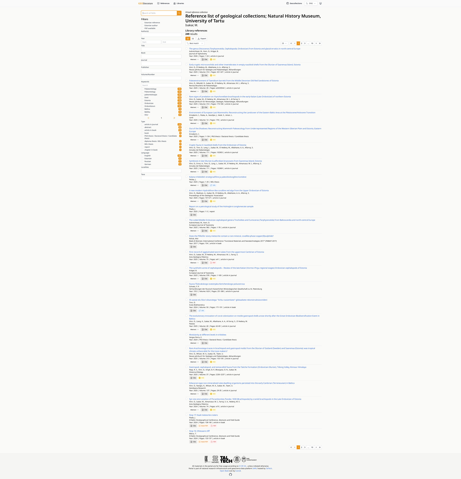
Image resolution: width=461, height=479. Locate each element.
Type (143, 121)
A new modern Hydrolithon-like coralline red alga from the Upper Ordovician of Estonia (229, 190)
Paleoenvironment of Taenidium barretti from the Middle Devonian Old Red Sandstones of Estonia (234, 80)
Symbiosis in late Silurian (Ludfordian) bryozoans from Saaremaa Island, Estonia (225, 161)
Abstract (193, 59)
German (163, 164)
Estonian (163, 158)
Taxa (143, 174)
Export (203, 38)
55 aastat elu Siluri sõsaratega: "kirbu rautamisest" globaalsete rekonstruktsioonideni (228, 300)
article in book (163, 130)
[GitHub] (230, 474)
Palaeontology (163, 89)
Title (143, 45)
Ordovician (163, 103)
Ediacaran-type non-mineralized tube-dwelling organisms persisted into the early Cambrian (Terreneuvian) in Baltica (241, 383)
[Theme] (320, 3)
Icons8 (238, 471)
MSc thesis (163, 144)
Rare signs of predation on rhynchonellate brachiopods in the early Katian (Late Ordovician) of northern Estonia (240, 96)
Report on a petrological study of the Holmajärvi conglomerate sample (221, 206)
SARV (255, 468)
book (163, 133)
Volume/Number (148, 74)
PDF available (150, 28)
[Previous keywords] (148, 118)
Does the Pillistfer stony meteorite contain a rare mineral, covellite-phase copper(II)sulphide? (231, 236)
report (163, 147)
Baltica (163, 109)
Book (143, 53)
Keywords (145, 81)
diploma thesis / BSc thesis (163, 141)
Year (143, 38)
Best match (194, 43)
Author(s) (145, 31)
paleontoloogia (163, 94)
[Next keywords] (174, 118)
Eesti (163, 97)
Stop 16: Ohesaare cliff (199, 431)
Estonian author (151, 25)
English (163, 155)
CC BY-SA (243, 466)
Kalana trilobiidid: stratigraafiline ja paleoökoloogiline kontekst (217, 177)
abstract (163, 127)
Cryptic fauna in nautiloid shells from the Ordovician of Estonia (217, 145)
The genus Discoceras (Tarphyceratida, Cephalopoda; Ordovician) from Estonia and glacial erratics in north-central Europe (244, 48)
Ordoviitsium (163, 106)
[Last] (320, 43)
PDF (214, 263)
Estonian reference (152, 22)
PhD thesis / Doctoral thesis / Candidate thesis (163, 137)
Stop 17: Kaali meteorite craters (203, 415)
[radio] (187, 38)
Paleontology (163, 92)
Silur (163, 115)
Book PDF (204, 426)
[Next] (316, 43)
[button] (201, 38)
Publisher (145, 67)
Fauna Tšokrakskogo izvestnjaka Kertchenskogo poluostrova (217, 284)
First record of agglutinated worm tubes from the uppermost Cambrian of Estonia (226, 252)
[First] (291, 43)
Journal (144, 60)
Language (145, 153)
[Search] (179, 13)
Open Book (224, 471)
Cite (205, 59)
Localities (145, 167)
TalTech (269, 468)
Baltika (163, 112)
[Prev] (295, 43)
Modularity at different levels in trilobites (207, 334)
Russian (163, 161)
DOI (214, 59)
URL (214, 185)
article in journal (163, 124)
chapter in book (163, 150)
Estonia (163, 100)
